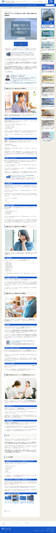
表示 (12, 71)
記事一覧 (35, 1)
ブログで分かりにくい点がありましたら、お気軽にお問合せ (22, 83)
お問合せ (4, 524)
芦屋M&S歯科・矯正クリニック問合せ (42, 1)
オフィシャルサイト (50, 528)
